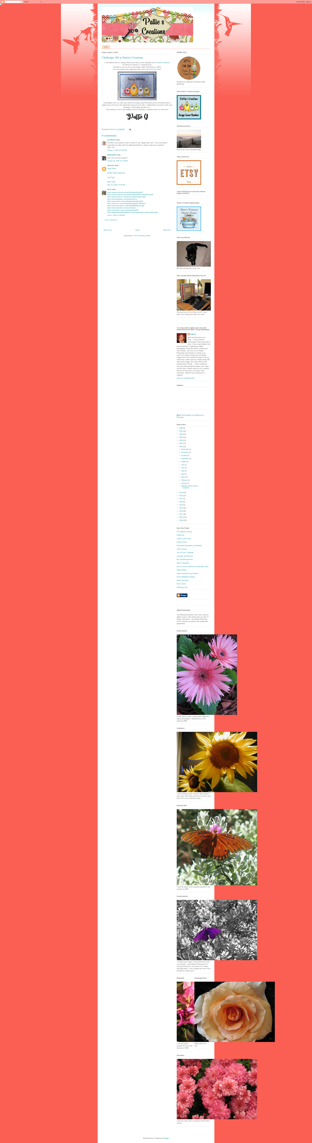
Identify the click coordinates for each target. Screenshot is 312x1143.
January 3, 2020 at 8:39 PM (117, 150)
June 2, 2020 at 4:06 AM (116, 215)
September (185, 458)
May (183, 471)
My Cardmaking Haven (185, 559)
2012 (181, 511)
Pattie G (193, 334)
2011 (181, 514)
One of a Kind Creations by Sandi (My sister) (192, 566)
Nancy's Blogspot (183, 563)
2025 (181, 431)
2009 (181, 520)
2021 (181, 443)
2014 (181, 505)
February (184, 480)
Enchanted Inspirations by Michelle (189, 545)
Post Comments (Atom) (142, 236)
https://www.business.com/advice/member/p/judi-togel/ (126, 197)
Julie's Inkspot (182, 549)
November (185, 452)
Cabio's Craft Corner (184, 539)
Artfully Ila (180, 535)
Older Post (167, 230)
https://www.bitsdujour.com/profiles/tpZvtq (122, 199)
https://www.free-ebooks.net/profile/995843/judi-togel (125, 206)
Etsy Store (157, 69)
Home (106, 47)
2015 (181, 502)
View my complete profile (186, 378)
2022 (181, 440)
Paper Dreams (182, 570)
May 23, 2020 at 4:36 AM (116, 185)
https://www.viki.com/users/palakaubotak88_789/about (126, 203)
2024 (181, 434)
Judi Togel (110, 177)
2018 (181, 495)
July (183, 465)
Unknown (110, 165)
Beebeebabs (111, 155)
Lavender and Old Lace (185, 556)
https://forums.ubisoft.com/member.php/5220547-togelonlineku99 (130, 194)
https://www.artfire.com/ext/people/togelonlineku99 (125, 201)
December (185, 449)
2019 (181, 492)
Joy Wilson (111, 140)
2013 (181, 508)
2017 (181, 499)
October (184, 455)
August (184, 461)
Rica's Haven (181, 584)
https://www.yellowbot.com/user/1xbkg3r (121, 208)
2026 (181, 428)
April (183, 474)
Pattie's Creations (163, 62)
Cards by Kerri (182, 542)
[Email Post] (130, 129)
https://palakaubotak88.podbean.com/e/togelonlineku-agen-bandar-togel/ (132, 212)
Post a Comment (111, 220)
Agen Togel (111, 182)
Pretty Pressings (183, 580)
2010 (181, 517)
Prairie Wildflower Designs (186, 577)
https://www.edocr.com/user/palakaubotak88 (122, 210)
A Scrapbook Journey (184, 532)
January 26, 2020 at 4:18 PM (117, 161)
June (183, 468)
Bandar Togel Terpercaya (116, 173)
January (184, 483)
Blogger (166, 1138)
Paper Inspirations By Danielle (187, 573)
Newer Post (108, 230)
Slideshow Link (182, 587)
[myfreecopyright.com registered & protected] (193, 417)
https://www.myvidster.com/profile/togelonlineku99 (124, 192)
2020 (181, 446)
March (183, 477)
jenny (109, 189)
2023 (181, 437)
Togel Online (111, 168)
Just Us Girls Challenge (185, 552)
